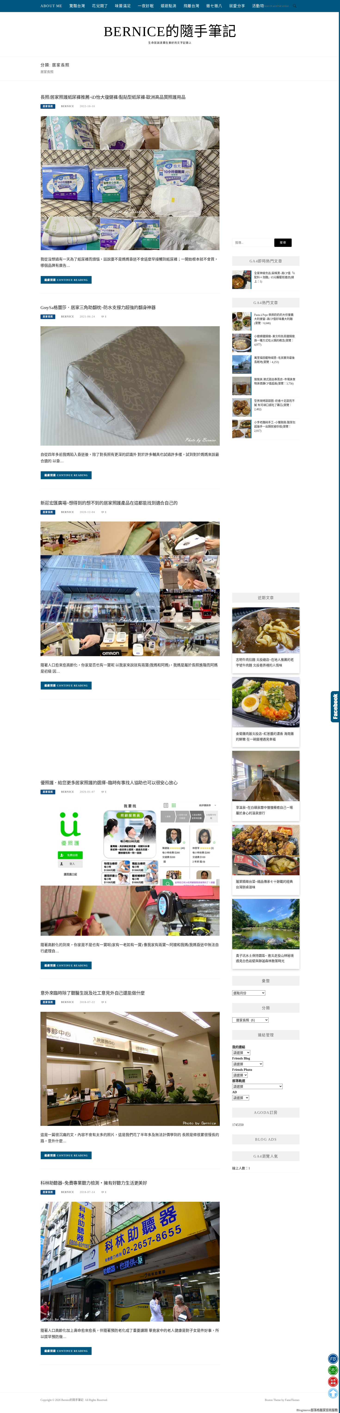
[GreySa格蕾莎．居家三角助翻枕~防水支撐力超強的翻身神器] (130, 385)
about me (51, 6)
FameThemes (292, 1400)
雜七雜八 (214, 6)
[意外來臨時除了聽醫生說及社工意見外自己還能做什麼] (130, 1068)
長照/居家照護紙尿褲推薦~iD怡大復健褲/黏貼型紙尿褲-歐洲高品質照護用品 (112, 97)
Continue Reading (72, 280)
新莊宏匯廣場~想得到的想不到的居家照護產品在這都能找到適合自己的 (109, 503)
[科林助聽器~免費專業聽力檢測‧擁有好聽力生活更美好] (130, 1261)
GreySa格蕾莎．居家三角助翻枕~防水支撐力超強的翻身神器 (98, 307)
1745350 (238, 1125)
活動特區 (260, 6)
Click (335, 706)
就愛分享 (237, 6)
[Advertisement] (130, 740)
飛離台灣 (192, 6)
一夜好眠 (146, 6)
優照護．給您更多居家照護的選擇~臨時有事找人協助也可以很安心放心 (109, 782)
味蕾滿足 (123, 6)
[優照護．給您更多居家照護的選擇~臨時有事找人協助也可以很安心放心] (130, 868)
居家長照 (48, 106)
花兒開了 (100, 6)
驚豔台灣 (77, 6)
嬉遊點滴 (169, 6)
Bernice (67, 106)
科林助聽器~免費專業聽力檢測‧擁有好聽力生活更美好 (93, 1183)
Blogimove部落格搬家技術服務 (317, 1410)
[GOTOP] (333, 1393)
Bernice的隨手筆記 (170, 31)
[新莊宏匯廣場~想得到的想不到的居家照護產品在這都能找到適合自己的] (130, 588)
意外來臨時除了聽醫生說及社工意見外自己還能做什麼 (92, 993)
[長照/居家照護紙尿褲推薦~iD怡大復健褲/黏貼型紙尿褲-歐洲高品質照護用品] (130, 183)
